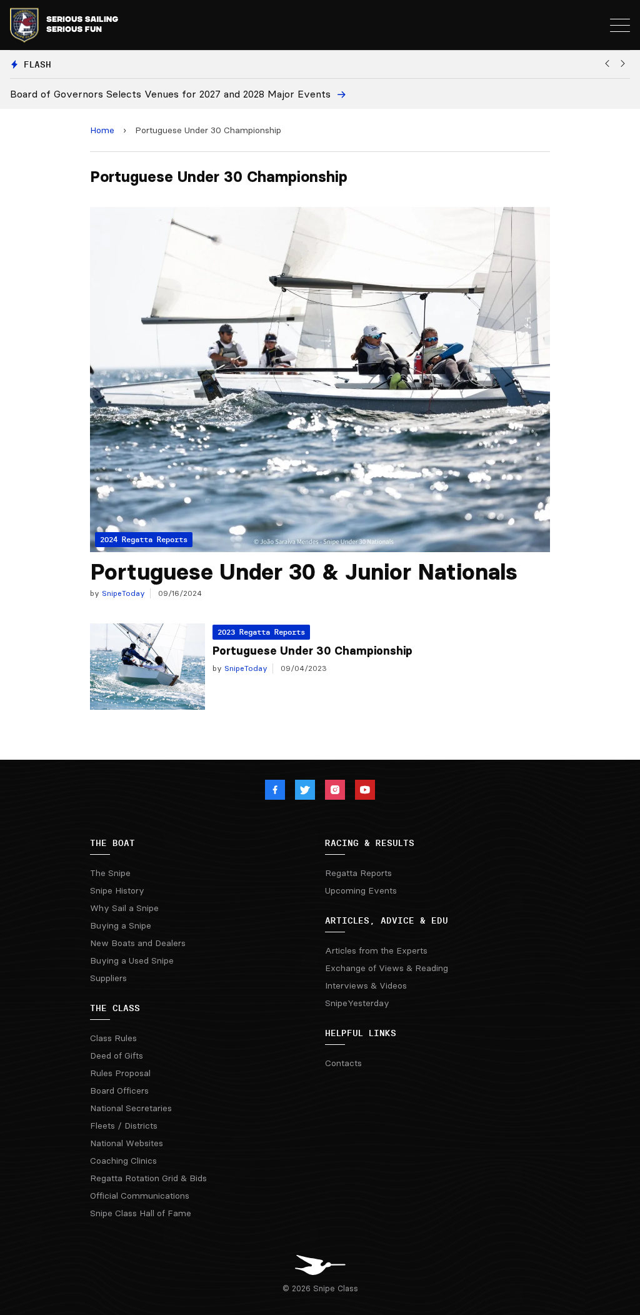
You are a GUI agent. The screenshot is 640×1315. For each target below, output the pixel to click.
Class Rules (113, 1038)
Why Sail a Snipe (124, 908)
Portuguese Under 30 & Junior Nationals (304, 572)
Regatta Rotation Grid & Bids (148, 1178)
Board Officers (119, 1090)
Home (102, 130)
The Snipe (110, 873)
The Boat (112, 843)
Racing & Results (369, 843)
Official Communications (139, 1195)
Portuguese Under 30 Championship (312, 651)
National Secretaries (131, 1108)
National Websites (126, 1143)
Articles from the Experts (376, 950)
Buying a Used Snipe (132, 960)
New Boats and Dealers (138, 943)
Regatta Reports (358, 873)
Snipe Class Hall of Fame (140, 1213)
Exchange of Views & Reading (386, 968)
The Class (115, 1008)
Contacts (343, 1063)
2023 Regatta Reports (261, 632)
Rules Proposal (120, 1073)
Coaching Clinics (123, 1160)
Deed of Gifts (116, 1055)
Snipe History (117, 890)
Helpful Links (360, 1033)
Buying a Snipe (120, 925)
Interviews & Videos (366, 985)
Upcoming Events (361, 890)
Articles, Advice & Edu (386, 920)
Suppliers (108, 978)
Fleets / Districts (124, 1125)
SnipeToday (122, 593)
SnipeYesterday (357, 1003)
